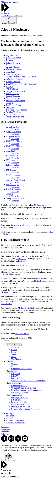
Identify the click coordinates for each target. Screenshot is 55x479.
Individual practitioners (20, 407)
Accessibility (11, 418)
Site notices (10, 416)
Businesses (11, 371)
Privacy (9, 413)
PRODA (14, 376)
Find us (14, 366)
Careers (14, 350)
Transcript (15, 129)
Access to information (15, 420)
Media (13, 356)
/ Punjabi (12, 94)
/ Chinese (14, 69)
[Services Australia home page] (5, 11)
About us (15, 347)
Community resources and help (23, 388)
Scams (13, 354)
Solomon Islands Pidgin (15, 100)
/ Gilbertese (21, 77)
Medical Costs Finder (26, 308)
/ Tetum (13, 105)
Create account (7, 15)
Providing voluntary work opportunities (27, 390)
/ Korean (13, 82)
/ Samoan (13, 96)
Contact (10, 361)
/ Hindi (10, 160)
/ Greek (13, 156)
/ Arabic (12, 55)
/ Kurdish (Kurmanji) (21, 84)
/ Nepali (12, 89)
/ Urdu (11, 114)
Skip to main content (9, 2)
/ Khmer (11, 170)
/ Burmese (13, 63)
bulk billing (9, 274)
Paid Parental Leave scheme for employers (28, 380)
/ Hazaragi (14, 79)
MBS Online (21, 258)
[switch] (8, 20)
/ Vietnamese (15, 117)
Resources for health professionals (25, 409)
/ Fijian (12, 74)
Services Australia (14, 345)
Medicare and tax (22, 333)
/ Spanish (13, 189)
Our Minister (16, 359)
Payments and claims (19, 402)
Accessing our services (15, 423)
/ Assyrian (13, 58)
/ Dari (10, 72)
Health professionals (14, 395)
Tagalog (9, 103)
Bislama (9, 60)
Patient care (16, 400)
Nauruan (9, 86)
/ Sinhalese (13, 98)
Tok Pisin (10, 107)
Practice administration (20, 404)
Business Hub (17, 378)
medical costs (6, 303)
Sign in (6, 13)
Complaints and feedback (21, 368)
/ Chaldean (13, 67)
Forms (13, 352)
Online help (18, 15)
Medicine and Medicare (10, 292)
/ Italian (12, 165)
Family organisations (19, 392)
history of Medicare (21, 225)
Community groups (14, 383)
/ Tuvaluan (13, 112)
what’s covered (21, 265)
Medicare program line (43, 205)
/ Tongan (16, 110)
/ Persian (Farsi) (15, 91)
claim (41, 281)
